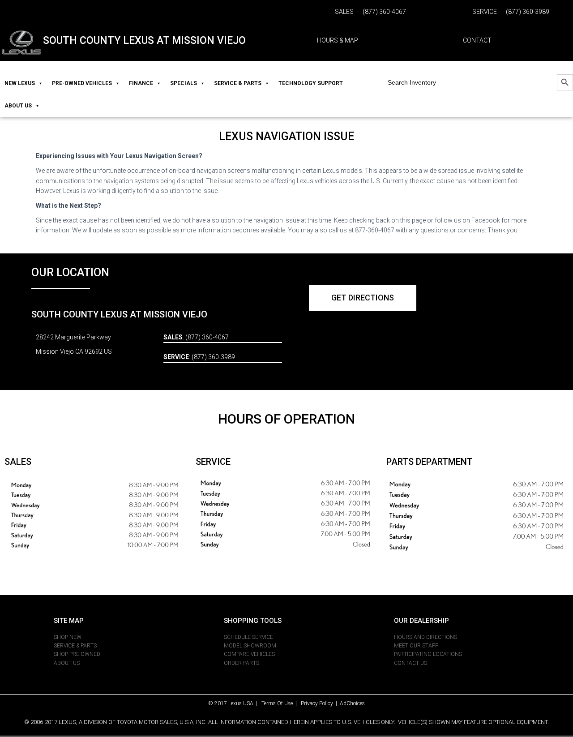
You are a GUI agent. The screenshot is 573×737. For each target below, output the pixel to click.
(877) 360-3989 (527, 11)
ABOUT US (18, 106)
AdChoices (352, 703)
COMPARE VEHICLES (249, 654)
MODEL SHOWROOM (250, 646)
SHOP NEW (67, 637)
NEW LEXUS (19, 83)
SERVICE (484, 11)
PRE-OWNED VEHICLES (82, 83)
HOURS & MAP (337, 40)
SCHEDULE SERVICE (248, 637)
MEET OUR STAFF (416, 646)
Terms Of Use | (281, 703)
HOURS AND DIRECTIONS (425, 637)
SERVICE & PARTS (237, 83)
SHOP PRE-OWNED (77, 654)
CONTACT (477, 40)
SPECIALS (183, 83)
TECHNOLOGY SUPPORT (310, 83)
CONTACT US (410, 663)
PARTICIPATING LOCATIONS (428, 654)
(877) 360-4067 (384, 11)
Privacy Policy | (320, 703)
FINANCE (141, 83)
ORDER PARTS (241, 663)
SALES (344, 11)
